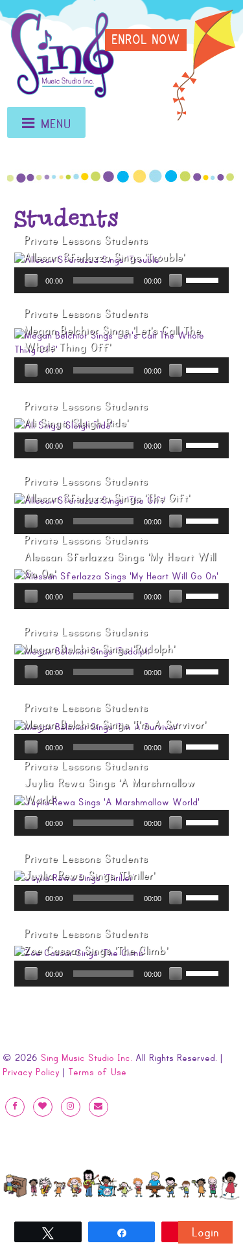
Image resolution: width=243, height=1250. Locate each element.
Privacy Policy (31, 1072)
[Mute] (175, 280)
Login (205, 1232)
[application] (121, 280)
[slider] (204, 279)
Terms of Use (97, 1072)
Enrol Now (145, 40)
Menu (56, 124)
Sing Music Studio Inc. (86, 1058)
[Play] (31, 280)
